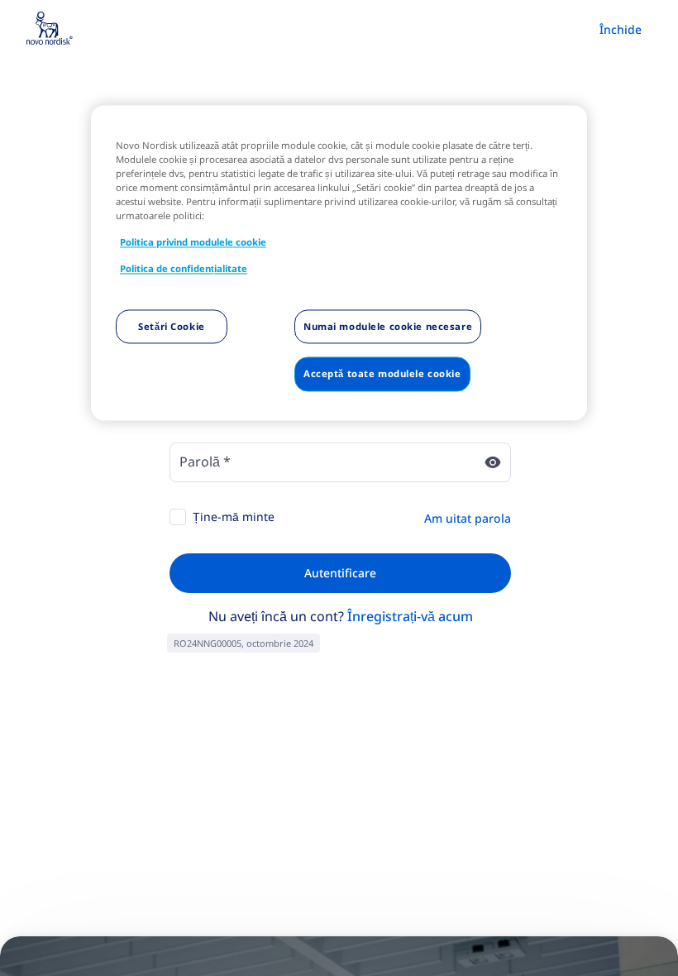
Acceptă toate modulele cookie (382, 374)
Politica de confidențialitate (183, 269)
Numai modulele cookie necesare (387, 326)
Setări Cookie (171, 326)
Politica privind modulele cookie (193, 243)
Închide (620, 29)
